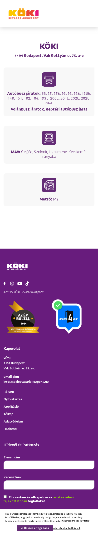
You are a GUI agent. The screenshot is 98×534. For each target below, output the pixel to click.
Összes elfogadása (36, 528)
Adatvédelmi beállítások (66, 528)
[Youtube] (20, 283)
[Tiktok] (27, 283)
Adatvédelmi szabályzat (74, 520)
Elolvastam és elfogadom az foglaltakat (39, 499)
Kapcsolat (12, 348)
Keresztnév (12, 477)
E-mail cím (12, 457)
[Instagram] (12, 283)
